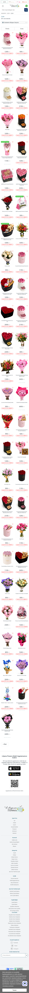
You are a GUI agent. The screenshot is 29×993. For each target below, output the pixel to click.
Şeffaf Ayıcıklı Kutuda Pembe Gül (7, 184)
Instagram (16, 948)
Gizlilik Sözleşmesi (14, 884)
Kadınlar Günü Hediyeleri (14, 917)
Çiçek (8, 13)
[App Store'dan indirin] (14, 768)
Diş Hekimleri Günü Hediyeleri (14, 935)
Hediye (14, 855)
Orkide (14, 822)
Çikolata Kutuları (14, 867)
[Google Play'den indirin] (14, 774)
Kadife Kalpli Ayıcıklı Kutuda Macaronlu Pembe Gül (22, 103)
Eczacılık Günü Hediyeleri (14, 933)
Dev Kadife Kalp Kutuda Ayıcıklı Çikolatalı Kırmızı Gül (21, 567)
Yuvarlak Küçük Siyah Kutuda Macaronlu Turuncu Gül (21, 130)
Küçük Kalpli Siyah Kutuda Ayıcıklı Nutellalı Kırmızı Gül (7, 239)
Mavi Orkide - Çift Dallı (7, 675)
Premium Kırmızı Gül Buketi (7, 211)
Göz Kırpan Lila (7, 484)
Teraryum (14, 829)
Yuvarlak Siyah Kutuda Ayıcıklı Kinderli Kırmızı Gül (21, 703)
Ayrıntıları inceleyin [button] (8, 986)
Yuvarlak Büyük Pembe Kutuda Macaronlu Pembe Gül (21, 321)
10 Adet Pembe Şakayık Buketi (21, 402)
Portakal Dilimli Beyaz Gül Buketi (22, 593)
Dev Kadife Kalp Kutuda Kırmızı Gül (7, 321)
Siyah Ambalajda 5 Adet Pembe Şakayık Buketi (7, 731)
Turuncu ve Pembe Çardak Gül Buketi (7, 376)
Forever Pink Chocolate (22, 457)
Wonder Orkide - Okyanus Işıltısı (7, 702)
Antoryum (14, 831)
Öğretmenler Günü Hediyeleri (14, 923)
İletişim (14, 846)
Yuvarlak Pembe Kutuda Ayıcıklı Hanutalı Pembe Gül (22, 430)
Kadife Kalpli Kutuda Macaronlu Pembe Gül (22, 185)
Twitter (15, 945)
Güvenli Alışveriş (14, 878)
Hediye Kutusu (14, 857)
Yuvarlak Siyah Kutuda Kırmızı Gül (21, 484)
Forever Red (7, 429)
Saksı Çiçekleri (14, 863)
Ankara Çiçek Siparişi (14, 893)
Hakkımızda (14, 840)
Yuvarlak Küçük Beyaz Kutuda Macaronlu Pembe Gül (21, 294)
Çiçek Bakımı (14, 902)
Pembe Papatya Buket (7, 648)
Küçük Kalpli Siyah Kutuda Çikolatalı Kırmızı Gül (7, 294)
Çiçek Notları (14, 904)
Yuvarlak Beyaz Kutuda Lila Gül (7, 566)
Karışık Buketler (14, 827)
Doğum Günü (14, 859)
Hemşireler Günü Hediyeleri (14, 931)
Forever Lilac (7, 593)
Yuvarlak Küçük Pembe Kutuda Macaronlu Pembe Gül (7, 48)
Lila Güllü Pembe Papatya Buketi (7, 402)
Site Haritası (14, 844)
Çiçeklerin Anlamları (14, 906)
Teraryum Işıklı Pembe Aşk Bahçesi (21, 620)
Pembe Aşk (7, 129)
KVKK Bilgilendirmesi (14, 880)
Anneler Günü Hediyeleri (14, 919)
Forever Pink (21, 47)
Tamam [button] (14, 990)
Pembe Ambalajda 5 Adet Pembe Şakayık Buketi (22, 376)
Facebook (16, 942)
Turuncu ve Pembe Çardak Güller (22, 238)
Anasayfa (3, 13)
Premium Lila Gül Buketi (21, 675)
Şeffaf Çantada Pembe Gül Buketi (22, 211)
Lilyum (14, 824)
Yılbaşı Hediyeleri (14, 925)
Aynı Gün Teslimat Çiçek (14, 871)
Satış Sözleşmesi (14, 882)
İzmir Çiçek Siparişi (14, 895)
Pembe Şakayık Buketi (7, 620)
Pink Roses (22, 347)
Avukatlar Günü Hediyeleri (14, 929)
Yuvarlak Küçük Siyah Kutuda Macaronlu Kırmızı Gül (21, 157)
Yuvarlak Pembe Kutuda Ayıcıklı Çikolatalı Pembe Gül (7, 539)
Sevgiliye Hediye (14, 861)
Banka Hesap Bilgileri (14, 842)
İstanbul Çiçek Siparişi (14, 891)
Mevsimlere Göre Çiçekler (14, 908)
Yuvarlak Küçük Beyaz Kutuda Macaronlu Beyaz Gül (7, 103)
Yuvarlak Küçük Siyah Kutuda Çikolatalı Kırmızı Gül (7, 458)
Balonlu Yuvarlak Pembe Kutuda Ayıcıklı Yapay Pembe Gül (7, 157)
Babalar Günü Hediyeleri (14, 921)
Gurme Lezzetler (14, 865)
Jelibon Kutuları (14, 869)
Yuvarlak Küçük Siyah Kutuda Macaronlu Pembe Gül (21, 512)
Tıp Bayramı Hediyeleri (14, 927)
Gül (14, 820)
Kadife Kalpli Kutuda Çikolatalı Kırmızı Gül (7, 348)
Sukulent (14, 833)
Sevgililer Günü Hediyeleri (14, 914)
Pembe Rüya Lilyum (21, 648)
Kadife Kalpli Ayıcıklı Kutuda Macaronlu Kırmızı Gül (7, 512)
